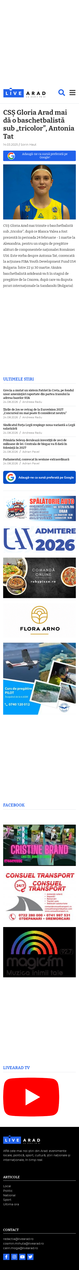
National (9, 1195)
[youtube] (22, 1257)
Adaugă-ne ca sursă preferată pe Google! (45, 155)
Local (7, 1186)
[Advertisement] (39, 44)
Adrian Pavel (30, 452)
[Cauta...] (61, 92)
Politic (8, 1190)
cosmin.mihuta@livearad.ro (23, 1243)
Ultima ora (11, 1204)
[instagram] (14, 1257)
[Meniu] (72, 92)
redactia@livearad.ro (18, 1239)
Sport (7, 1199)
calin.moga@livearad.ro (20, 1248)
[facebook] (6, 1257)
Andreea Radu (32, 402)
